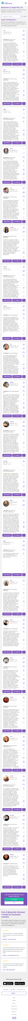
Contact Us (14, 1014)
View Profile (7, 64)
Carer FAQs (12, 989)
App (14, 997)
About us (14, 1011)
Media (14, 1003)
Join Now (19, 11)
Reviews (14, 1000)
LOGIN (14, 902)
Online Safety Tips (21, 989)
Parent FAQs (5, 989)
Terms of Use (14, 1006)
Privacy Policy (14, 1008)
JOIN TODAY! (14, 899)
